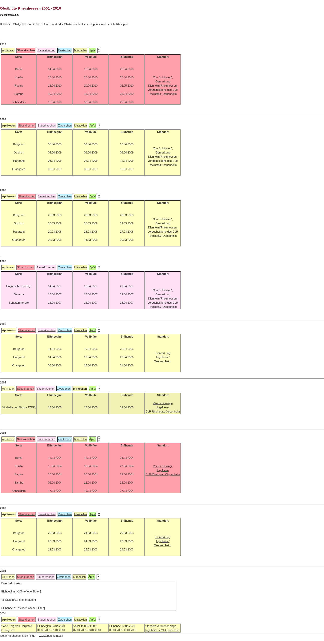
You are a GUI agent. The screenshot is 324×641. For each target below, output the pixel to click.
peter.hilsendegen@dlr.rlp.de (18, 635)
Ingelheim (151, 630)
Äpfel (92, 50)
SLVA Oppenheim (168, 630)
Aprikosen (8, 50)
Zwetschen (64, 50)
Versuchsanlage (166, 626)
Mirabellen (80, 50)
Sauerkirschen (46, 50)
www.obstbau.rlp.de (51, 635)
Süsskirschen (26, 125)
